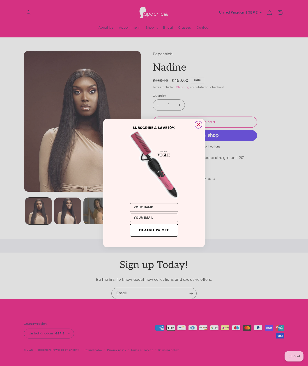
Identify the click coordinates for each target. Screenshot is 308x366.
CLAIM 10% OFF (154, 230)
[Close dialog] (198, 124)
